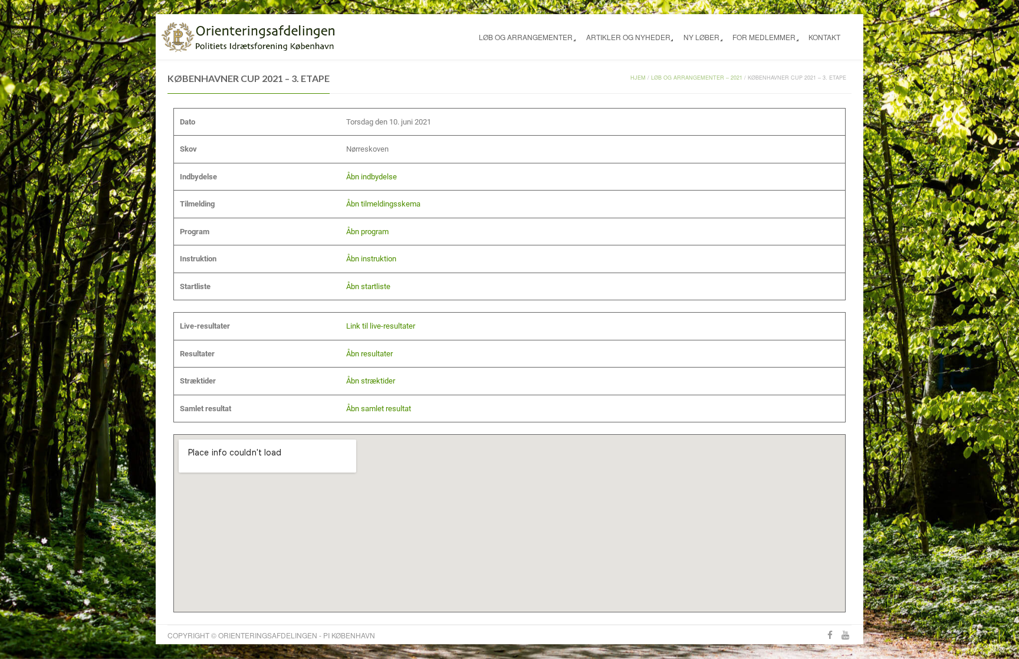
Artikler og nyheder (628, 37)
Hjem (638, 77)
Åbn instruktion (371, 258)
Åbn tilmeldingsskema (383, 203)
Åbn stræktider (370, 380)
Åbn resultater (369, 353)
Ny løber (701, 37)
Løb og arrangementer (526, 37)
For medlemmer (764, 37)
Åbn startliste (368, 286)
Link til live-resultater (380, 326)
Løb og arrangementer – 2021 (696, 77)
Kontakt (824, 37)
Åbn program (367, 231)
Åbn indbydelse (371, 176)
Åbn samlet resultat (378, 408)
